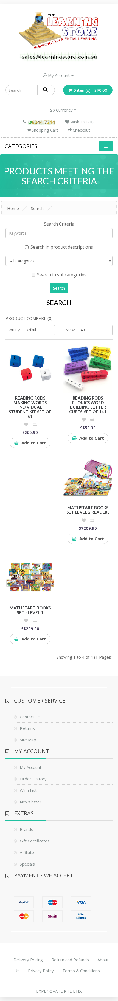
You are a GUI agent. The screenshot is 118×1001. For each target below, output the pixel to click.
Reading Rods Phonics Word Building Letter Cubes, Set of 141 (87, 404)
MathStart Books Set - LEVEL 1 (30, 610)
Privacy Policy (41, 970)
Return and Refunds (70, 959)
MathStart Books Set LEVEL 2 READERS (87, 510)
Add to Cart (33, 442)
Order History (33, 778)
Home (13, 208)
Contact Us (30, 716)
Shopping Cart (44, 130)
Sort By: (14, 330)
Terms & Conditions (81, 970)
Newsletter (30, 802)
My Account (59, 75)
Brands (26, 829)
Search (37, 208)
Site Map (28, 739)
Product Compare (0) (29, 318)
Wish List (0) (81, 121)
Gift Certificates (35, 841)
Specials (27, 864)
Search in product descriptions (61, 247)
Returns (27, 728)
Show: (70, 330)
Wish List (28, 790)
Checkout (81, 130)
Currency (62, 110)
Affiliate (27, 852)
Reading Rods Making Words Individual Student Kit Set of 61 (30, 406)
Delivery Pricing (28, 959)
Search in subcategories (61, 275)
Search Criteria (59, 224)
